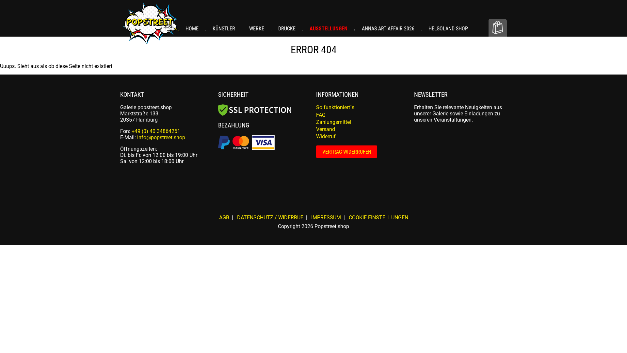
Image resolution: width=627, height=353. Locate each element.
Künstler (224, 28)
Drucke (287, 28)
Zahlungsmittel (333, 122)
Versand (325, 129)
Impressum (326, 217)
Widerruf (326, 136)
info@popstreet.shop (161, 137)
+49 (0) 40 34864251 (156, 131)
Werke (257, 28)
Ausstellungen (329, 28)
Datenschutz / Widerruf (270, 217)
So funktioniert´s (335, 107)
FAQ (321, 115)
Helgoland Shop (448, 28)
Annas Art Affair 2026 (389, 28)
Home (192, 28)
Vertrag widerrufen (346, 152)
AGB (224, 217)
